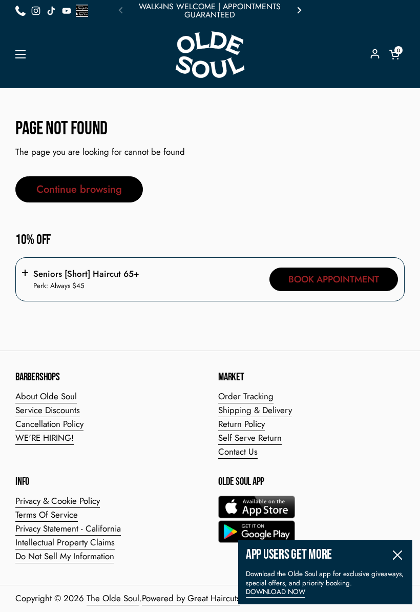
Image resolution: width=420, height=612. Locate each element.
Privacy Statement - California (68, 528)
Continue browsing (79, 189)
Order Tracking (246, 396)
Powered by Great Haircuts (191, 598)
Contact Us (238, 451)
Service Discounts (47, 410)
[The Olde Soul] (210, 54)
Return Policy (241, 424)
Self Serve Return (250, 438)
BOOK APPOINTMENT (333, 279)
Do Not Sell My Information (64, 556)
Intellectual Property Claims (65, 542)
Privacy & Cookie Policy (57, 501)
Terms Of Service (46, 514)
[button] (394, 54)
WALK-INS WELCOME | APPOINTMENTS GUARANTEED (210, 11)
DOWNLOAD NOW (275, 592)
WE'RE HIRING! (44, 438)
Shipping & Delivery (255, 410)
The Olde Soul (113, 598)
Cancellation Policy (49, 424)
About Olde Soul (46, 396)
